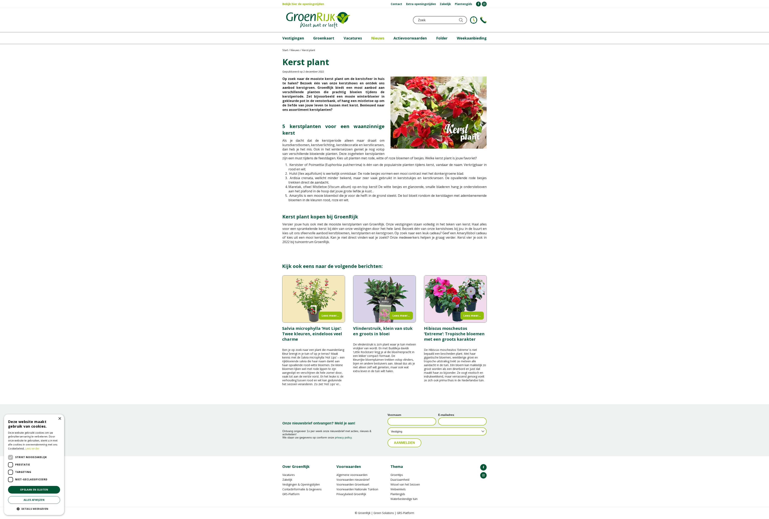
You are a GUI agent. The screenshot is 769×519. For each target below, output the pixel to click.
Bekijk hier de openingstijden (303, 4)
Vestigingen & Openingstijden (301, 484)
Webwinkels (398, 489)
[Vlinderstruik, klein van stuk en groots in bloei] (384, 299)
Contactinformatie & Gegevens (302, 489)
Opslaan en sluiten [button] (34, 489)
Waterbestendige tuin (404, 499)
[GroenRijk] (318, 20)
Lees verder (32, 448)
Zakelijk (287, 480)
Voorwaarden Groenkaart (352, 484)
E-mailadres (446, 414)
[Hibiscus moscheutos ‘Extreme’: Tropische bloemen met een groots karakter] (455, 299)
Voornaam (394, 414)
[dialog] (34, 464)
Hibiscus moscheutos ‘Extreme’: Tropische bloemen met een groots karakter (454, 334)
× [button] (59, 418)
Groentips (397, 475)
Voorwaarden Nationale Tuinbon (357, 489)
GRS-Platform (291, 494)
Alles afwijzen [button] (34, 500)
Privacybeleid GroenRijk (351, 494)
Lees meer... (330, 315)
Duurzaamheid (400, 480)
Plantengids (398, 494)
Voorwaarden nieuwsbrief (352, 480)
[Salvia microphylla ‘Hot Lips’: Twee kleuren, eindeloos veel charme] (313, 299)
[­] (478, 4)
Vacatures (288, 475)
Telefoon (483, 20)
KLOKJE (473, 20)
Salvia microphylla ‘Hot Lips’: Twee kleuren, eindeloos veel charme (312, 334)
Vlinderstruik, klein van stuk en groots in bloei (383, 331)
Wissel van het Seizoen (405, 484)
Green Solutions (383, 513)
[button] (34, 508)
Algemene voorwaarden (351, 475)
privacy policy (343, 437)
